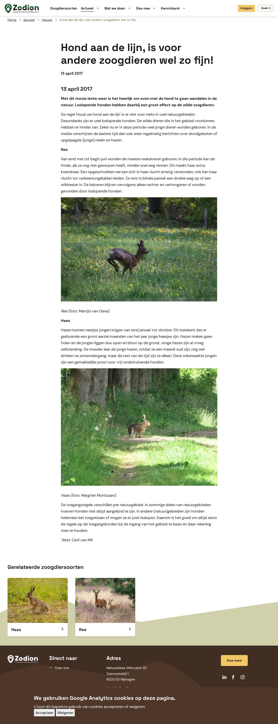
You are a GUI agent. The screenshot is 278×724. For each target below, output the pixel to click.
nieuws (47, 20)
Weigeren (65, 712)
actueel (29, 20)
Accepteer (44, 712)
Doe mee (234, 660)
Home (12, 20)
